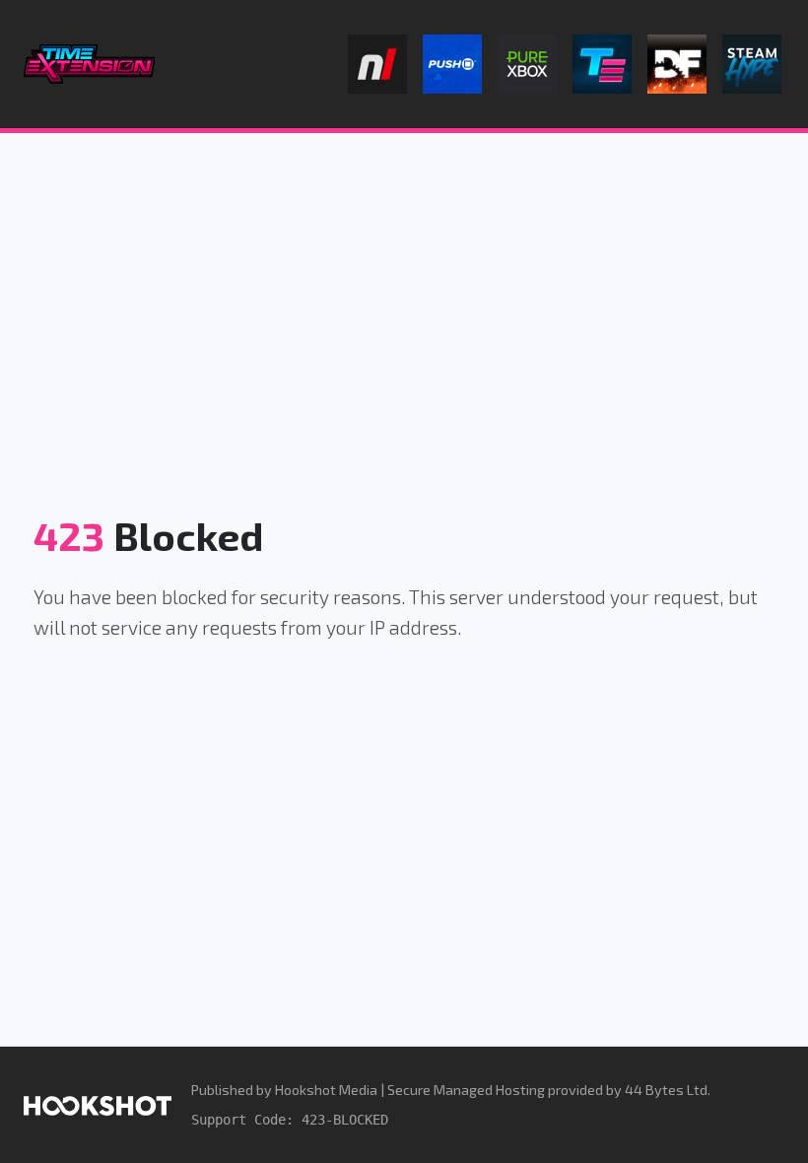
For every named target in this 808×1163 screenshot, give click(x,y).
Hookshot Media (326, 1089)
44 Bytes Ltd (666, 1089)
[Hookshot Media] (97, 1104)
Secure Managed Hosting (466, 1089)
